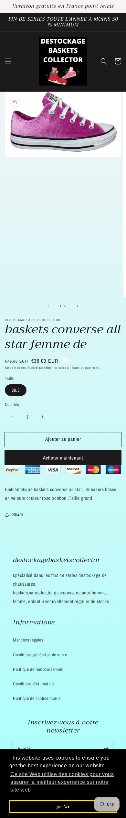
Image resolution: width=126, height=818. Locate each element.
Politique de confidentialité (37, 698)
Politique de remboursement (38, 669)
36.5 (16, 390)
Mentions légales (28, 640)
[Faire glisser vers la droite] (77, 306)
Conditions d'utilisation (33, 684)
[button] (8, 61)
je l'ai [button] (63, 806)
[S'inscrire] (106, 748)
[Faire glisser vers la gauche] (49, 306)
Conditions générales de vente (40, 655)
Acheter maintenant (63, 457)
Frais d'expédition (40, 368)
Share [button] (17, 514)
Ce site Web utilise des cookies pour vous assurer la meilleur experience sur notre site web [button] (62, 782)
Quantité (12, 404)
